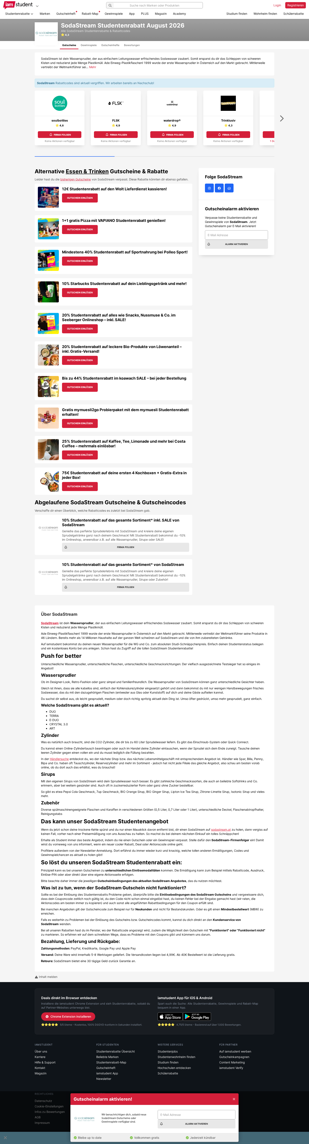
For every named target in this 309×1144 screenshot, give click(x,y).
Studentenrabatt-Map (111, 1062)
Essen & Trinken (87, 171)
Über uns (41, 1051)
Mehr (92, 67)
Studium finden (236, 13)
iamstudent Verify (231, 1068)
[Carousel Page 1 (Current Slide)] (75, 157)
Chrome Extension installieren (70, 1016)
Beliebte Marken (107, 1057)
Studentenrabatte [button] (17, 13)
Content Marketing (232, 1062)
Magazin (161, 13)
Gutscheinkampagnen (234, 1057)
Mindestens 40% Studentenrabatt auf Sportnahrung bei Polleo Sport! (125, 252)
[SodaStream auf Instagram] (210, 188)
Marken (45, 13)
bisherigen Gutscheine (75, 179)
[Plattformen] (37, 6)
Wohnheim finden (265, 13)
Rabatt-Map (90, 13)
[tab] (69, 45)
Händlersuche (59, 759)
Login (277, 5)
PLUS (145, 13)
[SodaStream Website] (230, 188)
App (132, 13)
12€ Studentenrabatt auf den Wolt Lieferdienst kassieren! (114, 189)
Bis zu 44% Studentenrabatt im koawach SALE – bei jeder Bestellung (124, 378)
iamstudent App (107, 1073)
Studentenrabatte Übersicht (115, 1051)
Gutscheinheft (65, 13)
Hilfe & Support (45, 1062)
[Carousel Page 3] (234, 157)
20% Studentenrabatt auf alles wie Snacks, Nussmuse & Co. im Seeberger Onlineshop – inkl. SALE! (119, 317)
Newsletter (103, 1078)
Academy (179, 13)
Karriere (40, 1057)
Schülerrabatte (293, 13)
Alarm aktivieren (236, 244)
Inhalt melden (47, 976)
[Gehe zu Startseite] (18, 5)
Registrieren (295, 5)
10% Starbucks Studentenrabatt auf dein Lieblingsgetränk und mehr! (124, 283)
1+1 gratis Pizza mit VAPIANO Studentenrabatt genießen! (114, 220)
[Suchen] (110, 5)
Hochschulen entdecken (174, 1068)
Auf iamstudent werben (235, 1051)
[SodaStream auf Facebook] (220, 188)
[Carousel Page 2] (154, 157)
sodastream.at (221, 829)
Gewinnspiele (114, 13)
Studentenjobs (168, 1051)
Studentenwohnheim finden (176, 1057)
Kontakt (40, 1068)
